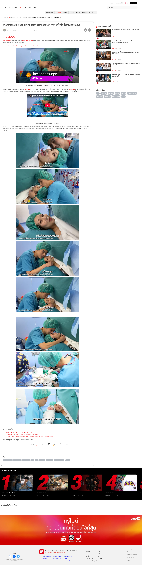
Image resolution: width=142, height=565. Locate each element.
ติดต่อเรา (129, 560)
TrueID (9, 3)
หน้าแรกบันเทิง (49, 12)
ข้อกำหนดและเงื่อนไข (131, 552)
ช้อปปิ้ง (88, 556)
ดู (9, 7)
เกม (25, 7)
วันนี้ (6, 7)
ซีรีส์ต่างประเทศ (86, 12)
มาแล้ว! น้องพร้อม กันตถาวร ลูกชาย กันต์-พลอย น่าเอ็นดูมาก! (22, 46)
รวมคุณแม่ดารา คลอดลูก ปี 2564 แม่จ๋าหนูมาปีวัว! (19, 432)
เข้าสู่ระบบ (133, 3)
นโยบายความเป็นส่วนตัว (132, 555)
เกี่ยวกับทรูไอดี (130, 549)
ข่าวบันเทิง (58, 12)
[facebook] (14, 556)
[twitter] (18, 556)
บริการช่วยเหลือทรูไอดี (91, 561)
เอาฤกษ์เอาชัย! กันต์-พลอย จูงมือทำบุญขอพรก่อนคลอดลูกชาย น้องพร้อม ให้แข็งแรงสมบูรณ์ (29, 436)
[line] (10, 556)
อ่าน (20, 7)
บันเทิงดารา (12, 17)
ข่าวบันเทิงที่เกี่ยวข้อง (9, 505)
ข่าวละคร (65, 12)
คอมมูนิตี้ (100, 558)
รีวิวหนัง (78, 12)
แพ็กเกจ (100, 556)
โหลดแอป (111, 3)
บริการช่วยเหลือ (130, 557)
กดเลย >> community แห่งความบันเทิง (38, 443)
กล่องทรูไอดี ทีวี (119, 3)
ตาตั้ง (29, 7)
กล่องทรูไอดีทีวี (89, 558)
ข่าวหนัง (72, 12)
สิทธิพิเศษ (14, 7)
